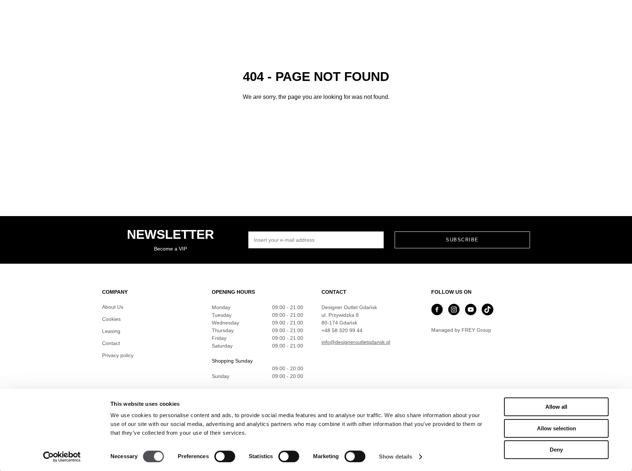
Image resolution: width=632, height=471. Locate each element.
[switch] (224, 456)
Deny (556, 449)
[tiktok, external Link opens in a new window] (487, 310)
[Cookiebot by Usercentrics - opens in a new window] (62, 456)
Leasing (111, 331)
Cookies (111, 319)
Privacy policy (117, 355)
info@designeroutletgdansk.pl (355, 342)
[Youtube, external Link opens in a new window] (471, 310)
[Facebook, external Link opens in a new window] (437, 310)
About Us (112, 307)
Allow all (556, 407)
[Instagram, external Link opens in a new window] (454, 310)
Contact (111, 343)
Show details (395, 456)
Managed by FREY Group (461, 330)
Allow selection (556, 428)
